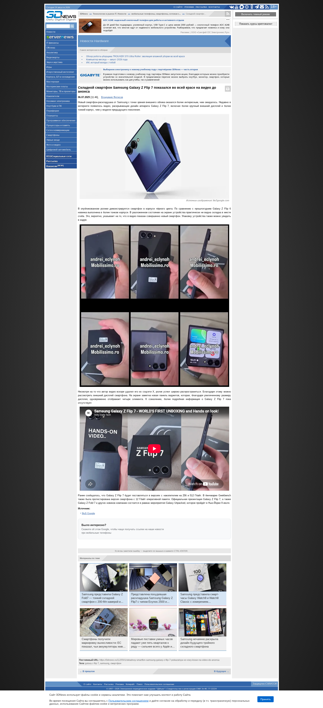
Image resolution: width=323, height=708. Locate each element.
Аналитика (52, 52)
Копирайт (130, 684)
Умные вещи (53, 140)
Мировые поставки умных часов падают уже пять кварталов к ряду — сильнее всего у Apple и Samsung (152, 643)
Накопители (52, 96)
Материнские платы (57, 86)
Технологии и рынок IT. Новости (109, 14)
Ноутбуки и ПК (54, 106)
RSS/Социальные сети (58, 156)
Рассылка (201, 7)
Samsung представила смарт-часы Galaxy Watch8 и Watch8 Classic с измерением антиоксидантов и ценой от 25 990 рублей (202, 598)
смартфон (115, 663)
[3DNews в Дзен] (246, 7)
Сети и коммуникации (57, 130)
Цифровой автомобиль (58, 149)
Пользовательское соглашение (159, 684)
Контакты (214, 7)
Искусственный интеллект (60, 72)
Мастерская (52, 81)
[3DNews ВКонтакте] (231, 7)
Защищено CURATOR (265, 683)
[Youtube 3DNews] (236, 7)
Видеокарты (52, 57)
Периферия (52, 111)
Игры (49, 67)
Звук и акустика (54, 62)
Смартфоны (52, 135)
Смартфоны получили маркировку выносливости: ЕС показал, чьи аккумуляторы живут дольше (104, 643)
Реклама (189, 7)
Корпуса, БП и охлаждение (60, 77)
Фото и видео (53, 145)
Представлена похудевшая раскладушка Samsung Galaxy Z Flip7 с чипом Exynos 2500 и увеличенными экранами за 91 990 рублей (152, 598)
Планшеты (52, 115)
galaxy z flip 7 (92, 663)
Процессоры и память (58, 125)
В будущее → (221, 671)
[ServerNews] (61, 37)
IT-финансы (52, 43)
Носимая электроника (58, 101)
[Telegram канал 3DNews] (256, 7)
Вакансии (55, 166)
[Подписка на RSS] (267, 7)
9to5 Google (88, 513)
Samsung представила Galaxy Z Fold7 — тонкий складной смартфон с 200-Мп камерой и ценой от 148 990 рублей (102, 598)
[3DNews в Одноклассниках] (251, 7)
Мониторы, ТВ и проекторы (61, 91)
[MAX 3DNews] (241, 7)
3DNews (84, 14)
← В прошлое (87, 671)
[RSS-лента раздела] (228, 14)
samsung (104, 663)
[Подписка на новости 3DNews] (261, 7)
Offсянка (50, 47)
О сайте (178, 7)
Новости (50, 32)
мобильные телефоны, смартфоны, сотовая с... (156, 14)
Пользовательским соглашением (128, 700)
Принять (265, 699)
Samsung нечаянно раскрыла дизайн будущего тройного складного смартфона (199, 643)
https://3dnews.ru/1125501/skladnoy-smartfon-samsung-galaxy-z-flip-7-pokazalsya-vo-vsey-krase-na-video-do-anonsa (159, 660)
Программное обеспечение (61, 120)
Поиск (139, 684)
